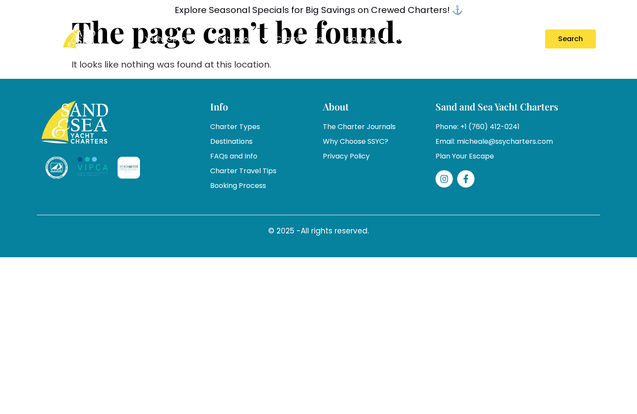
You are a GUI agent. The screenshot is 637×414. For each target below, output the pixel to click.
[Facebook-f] (465, 179)
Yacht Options (169, 39)
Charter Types (301, 39)
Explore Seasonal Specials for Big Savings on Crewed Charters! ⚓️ (319, 10)
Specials (450, 39)
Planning (360, 39)
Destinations (235, 39)
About (405, 39)
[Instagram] (444, 179)
